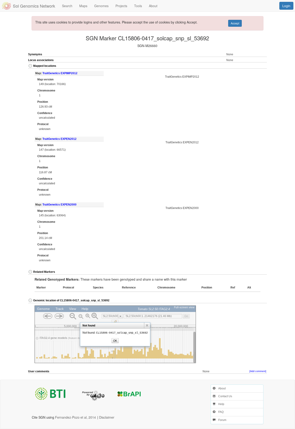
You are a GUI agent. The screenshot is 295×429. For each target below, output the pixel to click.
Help (219, 404)
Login (286, 5)
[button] (255, 66)
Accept (235, 23)
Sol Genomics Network (34, 6)
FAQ (219, 412)
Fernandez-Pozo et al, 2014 (75, 417)
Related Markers (44, 271)
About (220, 388)
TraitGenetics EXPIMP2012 (59, 73)
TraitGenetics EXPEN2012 (59, 139)
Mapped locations (44, 66)
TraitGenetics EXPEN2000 (59, 204)
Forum (220, 420)
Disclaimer (106, 417)
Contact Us (223, 396)
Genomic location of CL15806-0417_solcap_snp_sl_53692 (71, 300)
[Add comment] (257, 371)
